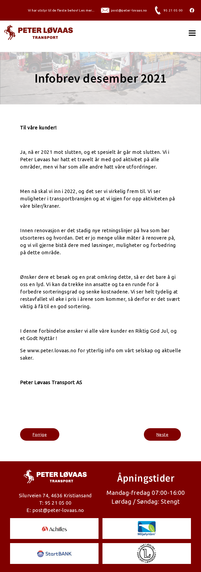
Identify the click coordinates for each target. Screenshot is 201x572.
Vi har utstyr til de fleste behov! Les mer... (61, 10)
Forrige (40, 434)
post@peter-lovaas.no (58, 510)
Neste (162, 434)
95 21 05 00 (58, 503)
